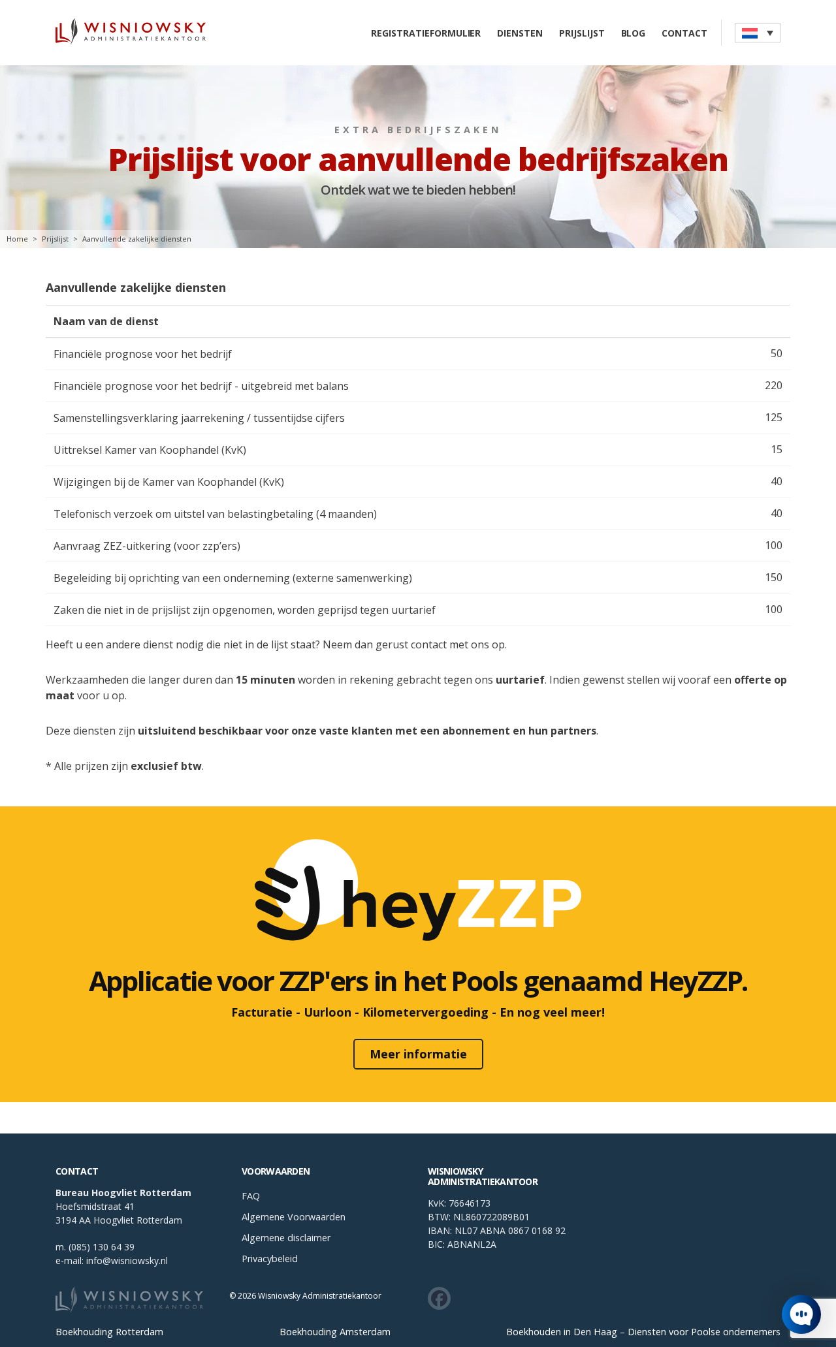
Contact (684, 33)
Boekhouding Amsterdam (335, 1332)
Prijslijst (582, 33)
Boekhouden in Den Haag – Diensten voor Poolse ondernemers (643, 1332)
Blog (633, 33)
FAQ (251, 1196)
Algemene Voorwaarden (294, 1217)
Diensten (520, 33)
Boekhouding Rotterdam (109, 1332)
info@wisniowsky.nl (127, 1260)
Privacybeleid (270, 1258)
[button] (757, 32)
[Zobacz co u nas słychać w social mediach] (439, 1298)
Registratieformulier (426, 33)
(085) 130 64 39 (102, 1247)
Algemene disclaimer (286, 1237)
